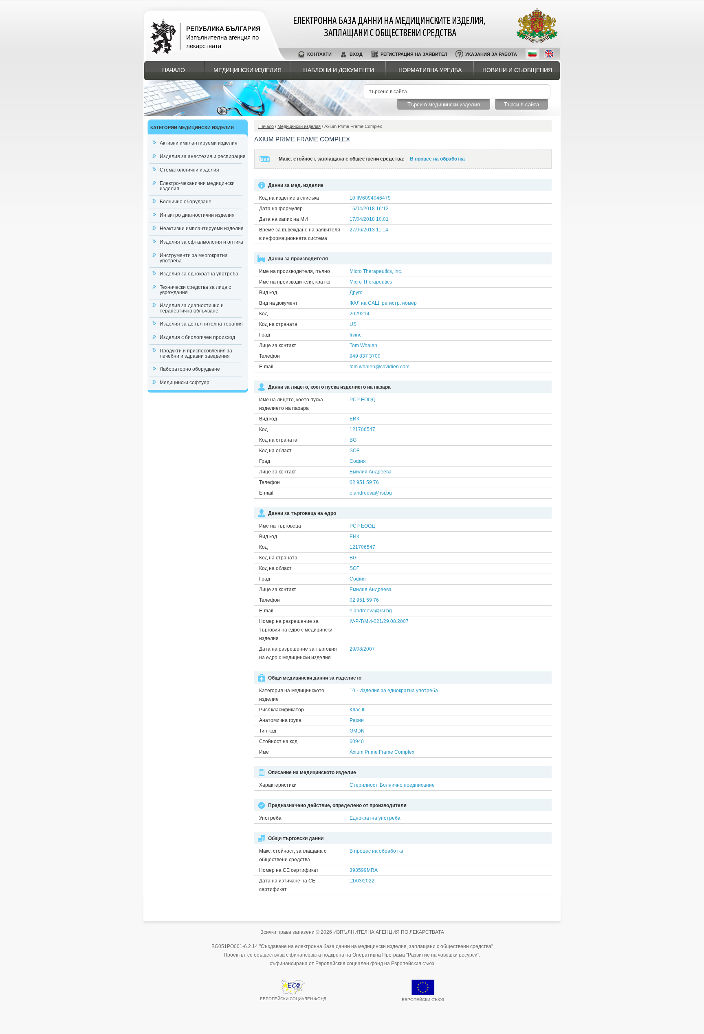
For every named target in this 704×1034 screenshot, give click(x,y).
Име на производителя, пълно (294, 271)
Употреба (270, 818)
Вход (356, 54)
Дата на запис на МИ (283, 219)
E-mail (266, 367)
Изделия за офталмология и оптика (201, 242)
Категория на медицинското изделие (291, 695)
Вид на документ (278, 303)
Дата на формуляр (281, 208)
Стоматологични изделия (189, 170)
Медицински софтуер (184, 382)
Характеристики (278, 785)
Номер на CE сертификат (289, 870)
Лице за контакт (277, 345)
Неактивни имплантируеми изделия (202, 228)
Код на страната (278, 324)
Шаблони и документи (338, 70)
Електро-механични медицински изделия (197, 185)
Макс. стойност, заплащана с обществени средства (292, 855)
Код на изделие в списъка (289, 198)
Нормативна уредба (430, 70)
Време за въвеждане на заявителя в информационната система (299, 234)
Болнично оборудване (185, 202)
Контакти (319, 54)
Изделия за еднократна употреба (199, 274)
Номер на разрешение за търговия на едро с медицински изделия (295, 629)
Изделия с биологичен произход (197, 337)
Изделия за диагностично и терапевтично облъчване (192, 308)
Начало (173, 70)
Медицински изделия (247, 70)
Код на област (275, 450)
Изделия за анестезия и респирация (203, 156)
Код (263, 314)
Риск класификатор (281, 710)
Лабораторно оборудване (190, 369)
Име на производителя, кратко (294, 282)
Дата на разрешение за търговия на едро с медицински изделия (298, 653)
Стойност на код (278, 741)
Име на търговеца (280, 526)
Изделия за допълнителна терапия (201, 324)
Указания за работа (491, 54)
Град (264, 335)
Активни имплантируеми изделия (199, 143)
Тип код (267, 731)
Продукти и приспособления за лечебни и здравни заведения (196, 353)
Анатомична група (280, 720)
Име (264, 752)
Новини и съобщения (517, 70)
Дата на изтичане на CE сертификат (287, 885)
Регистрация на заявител (414, 54)
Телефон (269, 356)
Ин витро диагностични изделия (197, 215)
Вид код (268, 292)
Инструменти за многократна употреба (194, 258)
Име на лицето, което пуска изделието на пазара (291, 404)
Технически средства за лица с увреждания (195, 289)
